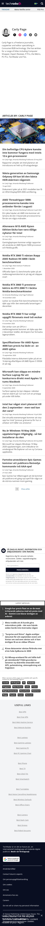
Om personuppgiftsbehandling (15, 879)
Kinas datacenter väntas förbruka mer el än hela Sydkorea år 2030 (23, 649)
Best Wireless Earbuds (23, 799)
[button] (3, 3)
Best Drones (22, 825)
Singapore (6, 687)
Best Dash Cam (22, 820)
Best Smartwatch (22, 779)
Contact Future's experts (12, 874)
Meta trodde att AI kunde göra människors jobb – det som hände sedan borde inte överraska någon (21, 625)
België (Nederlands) (10, 691)
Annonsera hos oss (10, 895)
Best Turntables (22, 789)
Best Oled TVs (22, 774)
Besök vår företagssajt (20, 851)
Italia (27, 687)
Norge (5, 695)
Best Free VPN (22, 717)
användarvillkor (10, 576)
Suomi (20, 695)
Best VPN (22, 712)
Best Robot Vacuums (22, 830)
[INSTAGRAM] (20, 34)
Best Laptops (22, 737)
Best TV (22, 768)
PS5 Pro (40, 9)
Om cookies (7, 884)
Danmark (29, 695)
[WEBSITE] (30, 34)
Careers (6, 900)
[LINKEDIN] (25, 34)
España (12, 695)
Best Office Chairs (22, 805)
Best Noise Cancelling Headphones (23, 794)
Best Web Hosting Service (22, 722)
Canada (5, 683)
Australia (31, 683)
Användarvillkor (9, 869)
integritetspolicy (10, 577)
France (34, 687)
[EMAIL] (35, 34)
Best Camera (22, 815)
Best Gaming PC (22, 748)
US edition (20, 919)
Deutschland (24, 691)
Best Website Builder (22, 727)
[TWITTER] (14, 34)
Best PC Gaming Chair (22, 753)
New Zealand (17, 687)
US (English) (15, 683)
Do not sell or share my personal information (21, 905)
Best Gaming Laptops (22, 743)
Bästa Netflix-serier (22, 9)
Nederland (36, 691)
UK (24, 683)
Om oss (6, 890)
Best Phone (22, 763)
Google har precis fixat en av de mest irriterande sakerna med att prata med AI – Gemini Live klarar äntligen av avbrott (23, 612)
